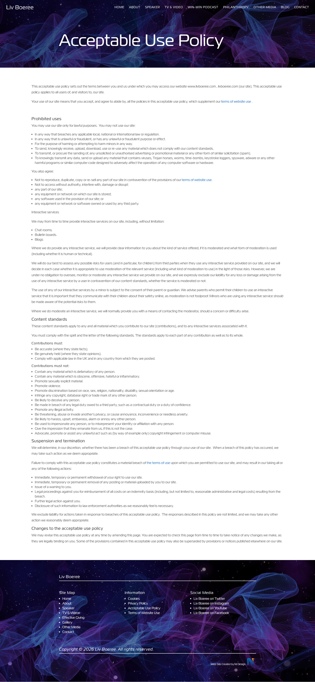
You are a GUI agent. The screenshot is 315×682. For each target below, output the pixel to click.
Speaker (152, 7)
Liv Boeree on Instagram (211, 603)
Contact (301, 7)
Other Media (265, 7)
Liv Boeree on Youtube (210, 608)
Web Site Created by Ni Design (228, 664)
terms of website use (236, 101)
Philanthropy (236, 7)
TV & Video (174, 7)
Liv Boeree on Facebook (211, 613)
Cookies (134, 598)
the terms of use (158, 463)
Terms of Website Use (144, 613)
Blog (285, 7)
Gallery (67, 622)
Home (119, 7)
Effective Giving (73, 617)
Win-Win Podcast (203, 7)
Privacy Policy (138, 603)
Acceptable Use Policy (144, 608)
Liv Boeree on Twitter (209, 598)
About (134, 7)
